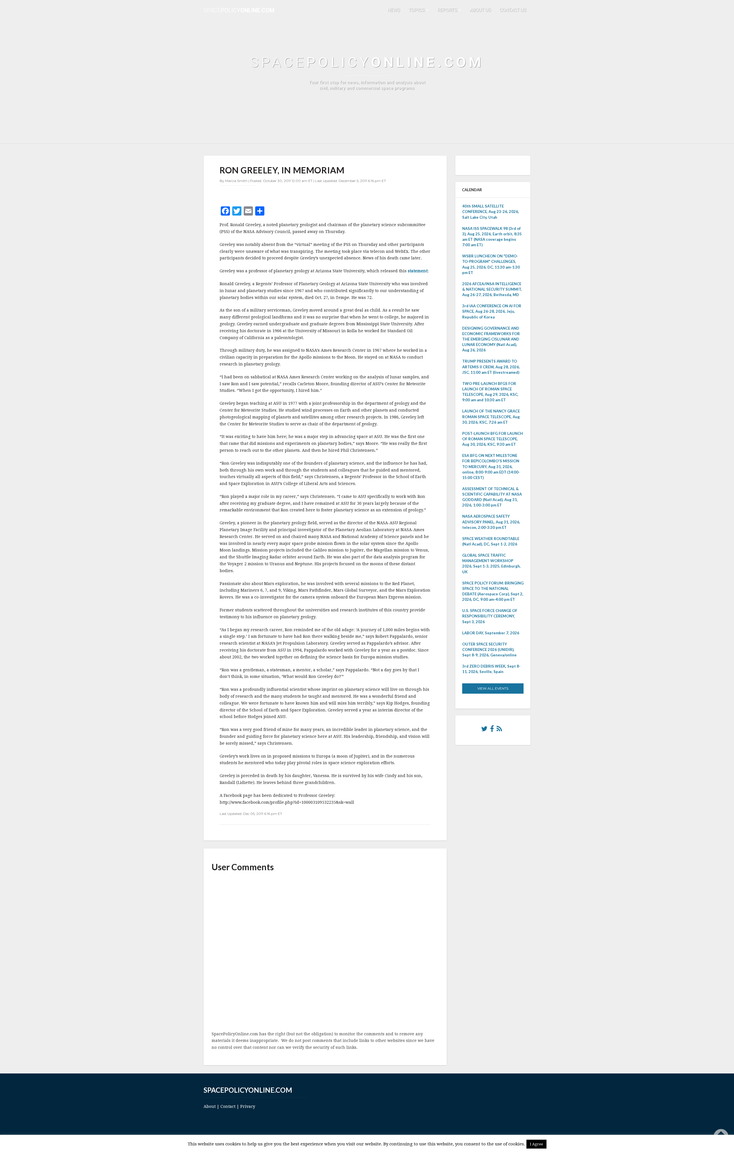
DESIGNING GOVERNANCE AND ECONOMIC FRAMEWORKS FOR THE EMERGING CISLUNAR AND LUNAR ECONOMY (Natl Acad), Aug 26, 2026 (491, 339)
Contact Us (512, 10)
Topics (417, 10)
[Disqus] (325, 952)
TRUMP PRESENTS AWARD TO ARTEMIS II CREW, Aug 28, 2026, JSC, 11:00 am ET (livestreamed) (491, 366)
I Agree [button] (536, 1144)
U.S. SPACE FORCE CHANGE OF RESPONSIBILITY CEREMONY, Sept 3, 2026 (489, 616)
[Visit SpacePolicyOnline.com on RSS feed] (499, 730)
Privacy (247, 1106)
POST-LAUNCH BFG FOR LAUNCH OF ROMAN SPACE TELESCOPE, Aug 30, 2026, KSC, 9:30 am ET (492, 439)
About (210, 1106)
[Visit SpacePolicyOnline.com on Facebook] (492, 730)
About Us (480, 10)
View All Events (492, 688)
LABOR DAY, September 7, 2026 (490, 633)
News (393, 10)
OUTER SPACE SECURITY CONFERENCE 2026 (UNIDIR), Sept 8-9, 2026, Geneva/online (489, 649)
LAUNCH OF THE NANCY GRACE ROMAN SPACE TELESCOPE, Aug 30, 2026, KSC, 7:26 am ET (491, 416)
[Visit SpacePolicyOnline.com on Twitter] (484, 730)
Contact (227, 1106)
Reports (447, 10)
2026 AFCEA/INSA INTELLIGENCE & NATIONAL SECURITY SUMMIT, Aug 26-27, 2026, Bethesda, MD (492, 289)
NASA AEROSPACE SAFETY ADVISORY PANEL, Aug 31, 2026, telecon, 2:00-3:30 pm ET (491, 521)
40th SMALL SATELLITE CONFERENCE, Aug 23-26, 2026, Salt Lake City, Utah (490, 211)
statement (417, 271)
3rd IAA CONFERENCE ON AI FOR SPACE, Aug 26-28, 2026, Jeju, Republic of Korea (491, 311)
